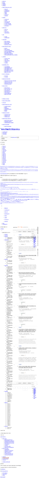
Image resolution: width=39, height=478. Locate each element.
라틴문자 (4, 159)
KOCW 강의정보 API (8, 88)
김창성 (24, 258)
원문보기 (23, 244)
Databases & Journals (5, 112)
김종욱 (31, 258)
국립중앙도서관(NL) (8, 451)
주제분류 (6, 391)
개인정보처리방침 (5, 457)
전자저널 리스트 (7, 114)
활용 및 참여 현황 (7, 94)
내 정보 (5, 36)
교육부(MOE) (6, 449)
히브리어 (4, 153)
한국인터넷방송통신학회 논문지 (9, 288)
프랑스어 (4, 151)
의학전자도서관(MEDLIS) (9, 447)
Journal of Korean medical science (9, 330)
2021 (9, 408)
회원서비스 (4, 27)
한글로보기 (29, 231)
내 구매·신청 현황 (7, 23)
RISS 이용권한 (7, 49)
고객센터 (4, 4)
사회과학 (10, 398)
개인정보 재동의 (5, 458)
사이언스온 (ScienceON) (8, 454)
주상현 (21, 240)
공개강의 (6, 15)
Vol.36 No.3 (28, 241)
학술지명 (6, 265)
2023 (9, 406)
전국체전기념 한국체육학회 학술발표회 (9, 302)
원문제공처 (6, 239)
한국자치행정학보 (22, 241)
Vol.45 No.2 (21, 321)
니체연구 (10, 334)
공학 (9, 392)
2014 (9, 416)
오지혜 (28, 258)
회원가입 (4, 1)
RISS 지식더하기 (7, 42)
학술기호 (4, 155)
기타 (9, 399)
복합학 (9, 401)
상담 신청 (6, 59)
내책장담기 (24, 231)
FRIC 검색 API (7, 92)
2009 (9, 420)
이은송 (24, 308)
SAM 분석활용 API (7, 93)
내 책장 (5, 20)
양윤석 (26, 258)
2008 (9, 421)
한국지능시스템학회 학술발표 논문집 (9, 341)
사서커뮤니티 (6, 444)
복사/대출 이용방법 (7, 52)
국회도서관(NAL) (7, 452)
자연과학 (10, 397)
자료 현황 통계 (7, 66)
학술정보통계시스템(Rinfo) (9, 440)
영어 (9, 428)
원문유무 (6, 236)
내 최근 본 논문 (7, 21)
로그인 (3, 2)
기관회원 (6, 445)
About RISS (4, 39)
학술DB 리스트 (7, 115)
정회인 (28, 308)
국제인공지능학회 (26, 333)
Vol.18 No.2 (32, 370)
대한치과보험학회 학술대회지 (9, 381)
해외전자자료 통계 (5, 124)
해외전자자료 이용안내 (6, 118)
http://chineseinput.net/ (4, 173)
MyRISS (3, 3)
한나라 (21, 275)
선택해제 (2, 228)
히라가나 (4, 146)
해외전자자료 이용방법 (8, 53)
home (3, 223)
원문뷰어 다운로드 (5, 98)
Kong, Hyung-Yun (28, 350)
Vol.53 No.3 (21, 260)
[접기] (37, 247)
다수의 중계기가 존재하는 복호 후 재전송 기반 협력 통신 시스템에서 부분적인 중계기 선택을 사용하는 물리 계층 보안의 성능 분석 (27, 330)
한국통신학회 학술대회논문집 (9, 276)
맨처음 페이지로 (14, 388)
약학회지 (10, 322)
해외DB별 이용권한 (8, 121)
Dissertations (6, 108)
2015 (9, 415)
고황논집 (10, 290)
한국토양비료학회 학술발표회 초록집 (9, 270)
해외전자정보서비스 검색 (7, 104)
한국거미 (10, 295)
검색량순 (6, 234)
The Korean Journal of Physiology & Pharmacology (9, 347)
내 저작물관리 (7, 22)
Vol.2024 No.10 (22, 287)
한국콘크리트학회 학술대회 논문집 (9, 368)
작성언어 (6, 426)
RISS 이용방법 (7, 41)
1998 (9, 425)
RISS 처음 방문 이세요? (6, 46)
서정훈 (21, 258)
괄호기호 (4, 154)
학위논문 (6, 9)
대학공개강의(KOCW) (8, 439)
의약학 (9, 393)
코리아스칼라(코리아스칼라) (9, 257)
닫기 (1, 203)
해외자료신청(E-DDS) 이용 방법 (10, 80)
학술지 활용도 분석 (7, 68)
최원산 (24, 275)
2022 (9, 407)
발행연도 (6, 402)
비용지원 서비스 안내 (8, 81)
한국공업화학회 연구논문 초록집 (9, 273)
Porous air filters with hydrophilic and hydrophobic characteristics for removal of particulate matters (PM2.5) (27, 295)
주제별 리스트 (7, 116)
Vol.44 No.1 (21, 299)
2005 (9, 423)
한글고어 (4, 149)
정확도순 (33, 231)
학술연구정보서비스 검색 (7, 7)
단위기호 (4, 161)
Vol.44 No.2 (21, 277)
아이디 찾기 (6, 31)
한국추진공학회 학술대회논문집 (9, 353)
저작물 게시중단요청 (6, 461)
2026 (9, 403)
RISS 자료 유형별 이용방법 (9, 51)
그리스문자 (4, 150)
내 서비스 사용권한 (7, 24)
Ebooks (5, 107)
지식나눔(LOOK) (7, 446)
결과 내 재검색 (4, 140)
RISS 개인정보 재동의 (6, 100)
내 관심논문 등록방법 (8, 50)
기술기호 (4, 156)
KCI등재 (10, 260)
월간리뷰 (10, 388)
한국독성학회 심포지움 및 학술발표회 (9, 279)
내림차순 (32, 233)
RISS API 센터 (4, 85)
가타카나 (4, 147)
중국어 (3, 148)
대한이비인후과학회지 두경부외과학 (9, 292)
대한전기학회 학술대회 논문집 (9, 297)
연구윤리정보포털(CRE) (8, 453)
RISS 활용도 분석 (5, 64)
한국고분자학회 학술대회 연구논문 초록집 (9, 283)
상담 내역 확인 (7, 60)
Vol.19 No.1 (32, 334)
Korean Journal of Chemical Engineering (9, 308)
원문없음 (10, 238)
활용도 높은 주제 (7, 72)
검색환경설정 (6, 37)
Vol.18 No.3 (32, 352)
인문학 (9, 400)
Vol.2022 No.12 (22, 310)
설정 (3, 34)
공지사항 (4, 102)
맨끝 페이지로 (26, 390)
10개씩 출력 (33, 386)
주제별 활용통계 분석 (8, 67)
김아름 (21, 308)
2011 (9, 419)
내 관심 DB (6, 25)
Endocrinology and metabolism (9, 310)
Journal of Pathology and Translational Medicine (8, 313)
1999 (9, 424)
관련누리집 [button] (4, 438)
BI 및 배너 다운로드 (8, 44)
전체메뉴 (4, 5)
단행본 (5, 13)
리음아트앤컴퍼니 (24, 286)
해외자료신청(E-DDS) (6, 78)
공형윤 (21, 333)
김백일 (26, 308)
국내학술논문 (6, 10)
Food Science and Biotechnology (9, 350)
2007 (9, 422)
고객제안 (6, 61)
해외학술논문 (6, 11)
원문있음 (10, 237)
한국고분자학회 (28, 275)
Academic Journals (7, 106)
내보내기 (19, 231)
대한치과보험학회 (33, 308)
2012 (9, 418)
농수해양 (10, 394)
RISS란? (5, 48)
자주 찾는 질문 (7, 58)
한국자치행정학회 (26, 240)
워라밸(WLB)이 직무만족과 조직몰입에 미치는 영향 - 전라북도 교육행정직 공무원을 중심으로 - (27, 238)
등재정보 (6, 259)
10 (17, 366)
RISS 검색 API (7, 87)
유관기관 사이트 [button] (5, 448)
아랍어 (3, 164)
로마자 (3, 163)
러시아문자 (4, 160)
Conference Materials (7, 109)
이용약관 (4, 456)
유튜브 (3, 475)
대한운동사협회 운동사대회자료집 (9, 372)
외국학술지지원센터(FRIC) (9, 441)
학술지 (5, 12)
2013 (9, 417)
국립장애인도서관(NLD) (8, 450)
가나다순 (6, 235)
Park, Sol (24, 350)
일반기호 (4, 162)
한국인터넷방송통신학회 (23, 351)
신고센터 (6, 62)
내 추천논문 (6, 19)
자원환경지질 (32, 259)
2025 (9, 404)
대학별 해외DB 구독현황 (8, 122)
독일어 (3, 152)
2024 (9, 405)
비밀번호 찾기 (7, 32)
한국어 (9, 427)
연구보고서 (6, 14)
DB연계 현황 (6, 43)
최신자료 (6, 75)
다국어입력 (4, 134)
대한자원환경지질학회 (23, 259)
